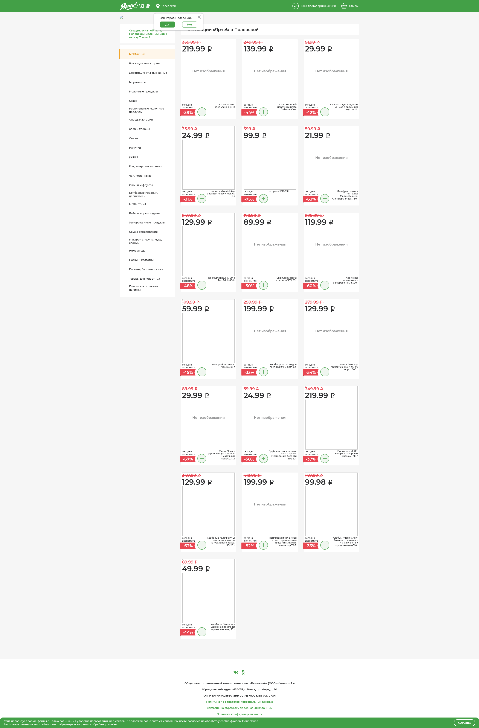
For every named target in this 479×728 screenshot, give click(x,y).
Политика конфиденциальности (240, 714)
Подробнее (250, 721)
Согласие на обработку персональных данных (239, 708)
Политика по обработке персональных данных (239, 701)
